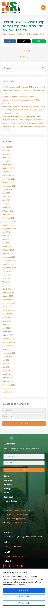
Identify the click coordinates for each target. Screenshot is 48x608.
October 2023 (7, 264)
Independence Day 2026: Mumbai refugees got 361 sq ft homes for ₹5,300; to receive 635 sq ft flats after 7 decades (23, 126)
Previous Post (24, 51)
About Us (7, 480)
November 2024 (8, 222)
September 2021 (8, 353)
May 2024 (6, 239)
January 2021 (7, 381)
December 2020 (8, 385)
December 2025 (8, 175)
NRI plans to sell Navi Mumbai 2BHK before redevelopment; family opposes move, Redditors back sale (21, 100)
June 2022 (6, 321)
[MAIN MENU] (43, 7)
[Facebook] (9, 566)
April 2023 (6, 285)
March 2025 (7, 207)
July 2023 (6, 275)
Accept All (24, 590)
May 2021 (6, 367)
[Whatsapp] (5, 566)
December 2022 (8, 300)
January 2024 (7, 253)
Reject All (24, 603)
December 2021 (8, 342)
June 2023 (6, 278)
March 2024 (7, 246)
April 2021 (6, 371)
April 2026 (6, 161)
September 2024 (9, 229)
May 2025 (6, 200)
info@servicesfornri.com (13, 556)
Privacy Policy (10, 501)
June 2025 (6, 197)
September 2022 (9, 310)
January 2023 (7, 296)
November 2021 (8, 346)
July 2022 (6, 317)
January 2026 (7, 172)
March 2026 (7, 165)
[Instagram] (13, 566)
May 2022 (6, 325)
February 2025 (8, 211)
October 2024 (8, 225)
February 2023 (8, 293)
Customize (24, 597)
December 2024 (8, 218)
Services (7, 484)
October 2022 (7, 307)
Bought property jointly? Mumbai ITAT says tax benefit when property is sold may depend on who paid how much (23, 90)
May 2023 (6, 282)
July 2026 (6, 150)
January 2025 (7, 214)
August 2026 (7, 147)
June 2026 (6, 154)
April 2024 (6, 243)
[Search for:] (24, 68)
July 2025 (6, 193)
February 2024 (8, 250)
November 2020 (8, 388)
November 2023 (8, 261)
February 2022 (8, 335)
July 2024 (6, 232)
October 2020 (8, 392)
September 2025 (9, 186)
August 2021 (7, 357)
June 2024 (6, 236)
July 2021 (5, 360)
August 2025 (7, 190)
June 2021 (6, 364)
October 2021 (7, 349)
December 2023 (8, 257)
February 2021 (7, 378)
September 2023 (9, 268)
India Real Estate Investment (13, 34)
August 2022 (7, 314)
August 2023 (7, 271)
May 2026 (6, 158)
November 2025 (8, 179)
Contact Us (8, 497)
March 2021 (6, 374)
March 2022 (7, 332)
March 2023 (7, 289)
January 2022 (7, 339)
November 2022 (8, 303)
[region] (24, 588)
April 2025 (6, 204)
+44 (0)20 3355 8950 (12, 547)
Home (6, 476)
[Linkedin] (17, 566)
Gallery (6, 488)
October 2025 (7, 182)
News (6, 492)
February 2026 (8, 168)
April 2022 (6, 328)
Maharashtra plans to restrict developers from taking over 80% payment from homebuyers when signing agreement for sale (23, 110)
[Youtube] (21, 566)
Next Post (24, 57)
